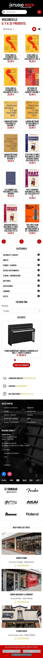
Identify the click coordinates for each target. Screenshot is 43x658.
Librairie (6, 291)
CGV (5, 457)
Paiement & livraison (11, 453)
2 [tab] (17, 360)
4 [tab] (23, 360)
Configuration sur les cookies (21, 655)
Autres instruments (11, 270)
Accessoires (8, 286)
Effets (5, 296)
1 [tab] (15, 360)
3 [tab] (20, 360)
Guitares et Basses (10, 255)
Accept (11, 651)
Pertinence (7, 29)
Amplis (5, 260)
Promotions (31, 422)
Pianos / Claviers (10, 265)
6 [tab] (28, 360)
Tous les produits (21, 365)
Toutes (6, 311)
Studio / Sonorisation (11, 276)
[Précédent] (4, 241)
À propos (7, 465)
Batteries (7, 281)
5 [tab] (25, 360)
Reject (32, 651)
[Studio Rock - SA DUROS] (21, 5)
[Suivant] (39, 241)
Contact (7, 450)
